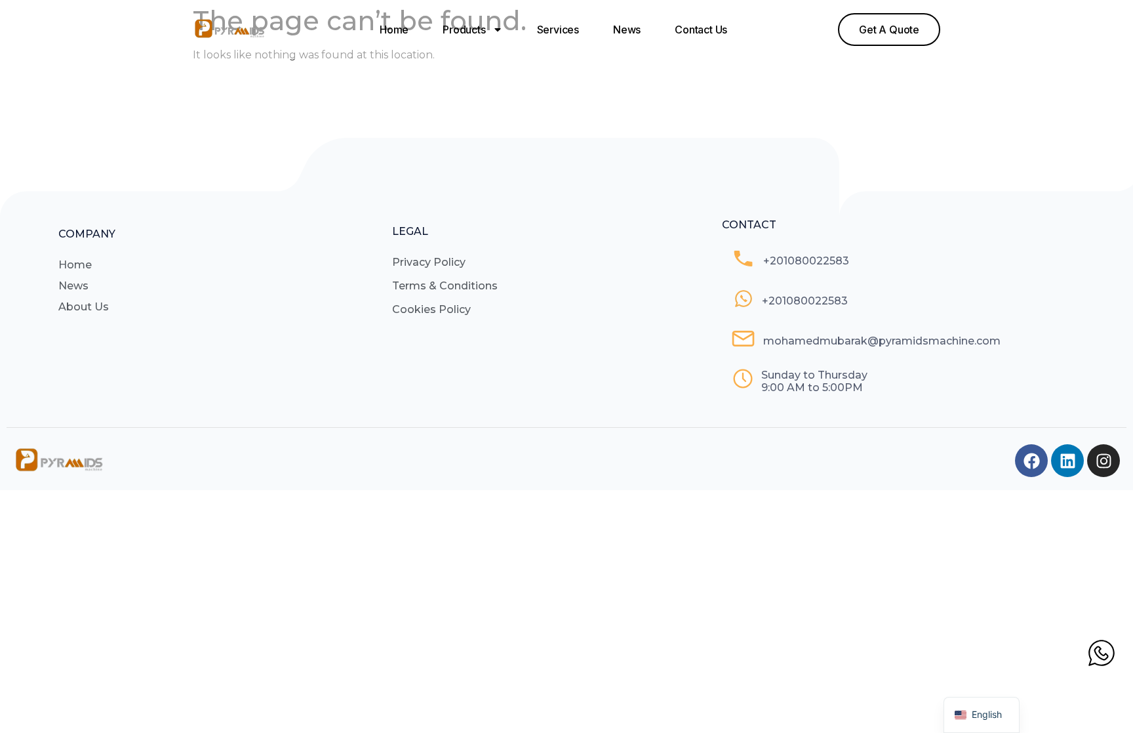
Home (394, 29)
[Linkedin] (1067, 460)
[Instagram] (1103, 460)
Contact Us (701, 29)
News (627, 29)
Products (464, 29)
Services (558, 29)
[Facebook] (1031, 460)
